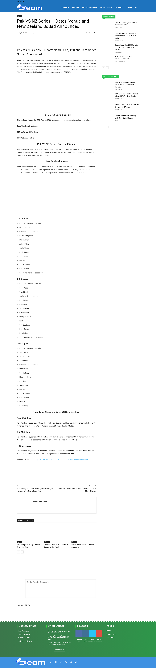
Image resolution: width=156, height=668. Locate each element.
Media (129, 8)
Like (79, 630)
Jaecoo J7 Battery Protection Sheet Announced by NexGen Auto (125, 36)
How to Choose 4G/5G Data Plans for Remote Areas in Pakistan (125, 84)
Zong (124, 76)
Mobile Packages (89, 8)
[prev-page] (18, 552)
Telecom (65, 8)
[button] (136, 8)
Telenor (117, 76)
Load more (59, 650)
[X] (66, 662)
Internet (119, 8)
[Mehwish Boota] (18, 33)
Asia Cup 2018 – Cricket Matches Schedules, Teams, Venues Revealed (59, 459)
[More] (74, 39)
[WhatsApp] (71, 662)
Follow (85, 630)
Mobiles (75, 8)
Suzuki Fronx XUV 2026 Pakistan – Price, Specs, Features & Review (127, 47)
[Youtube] (76, 662)
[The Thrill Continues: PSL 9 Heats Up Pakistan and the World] (56, 534)
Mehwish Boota (26, 33)
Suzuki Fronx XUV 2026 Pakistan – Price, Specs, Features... (59, 643)
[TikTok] (60, 662)
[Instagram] (55, 662)
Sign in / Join (20, 1)
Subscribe (99, 630)
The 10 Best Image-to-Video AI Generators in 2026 (59, 632)
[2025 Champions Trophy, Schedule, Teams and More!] (29, 534)
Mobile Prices (106, 8)
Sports (19, 16)
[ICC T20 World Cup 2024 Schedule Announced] (84, 534)
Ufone (131, 76)
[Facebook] (50, 662)
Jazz (110, 76)
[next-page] (22, 552)
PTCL (137, 76)
